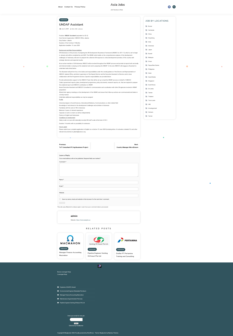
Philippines (151, 69)
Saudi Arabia (152, 77)
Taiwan (150, 92)
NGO (81, 29)
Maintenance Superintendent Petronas (71, 299)
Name (61, 179)
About (60, 7)
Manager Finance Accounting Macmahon (72, 295)
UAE (149, 104)
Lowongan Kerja (62, 274)
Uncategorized (152, 108)
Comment (62, 162)
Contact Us (68, 7)
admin (74, 216)
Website (61, 193)
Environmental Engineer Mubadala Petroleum (73, 291)
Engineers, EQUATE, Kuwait (68, 287)
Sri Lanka (151, 88)
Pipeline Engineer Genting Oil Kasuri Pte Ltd (72, 302)
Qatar (150, 73)
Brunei (150, 26)
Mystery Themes (113, 333)
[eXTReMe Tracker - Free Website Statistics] (99, 266)
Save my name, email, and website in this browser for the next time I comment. (85, 199)
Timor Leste (151, 100)
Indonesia (64, 20)
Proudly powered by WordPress (84, 333)
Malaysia (150, 57)
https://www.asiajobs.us (83, 220)
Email (61, 186)
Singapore (151, 81)
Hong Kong (151, 38)
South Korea (151, 85)
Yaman (150, 116)
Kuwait (150, 53)
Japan (150, 49)
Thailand (150, 96)
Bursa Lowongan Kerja (64, 272)
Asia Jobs (118, 4)
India (149, 42)
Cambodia (151, 30)
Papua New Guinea (153, 65)
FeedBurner (79, 325)
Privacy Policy (80, 7)
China (150, 34)
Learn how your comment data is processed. (94, 207)
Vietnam (150, 112)
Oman (150, 61)
